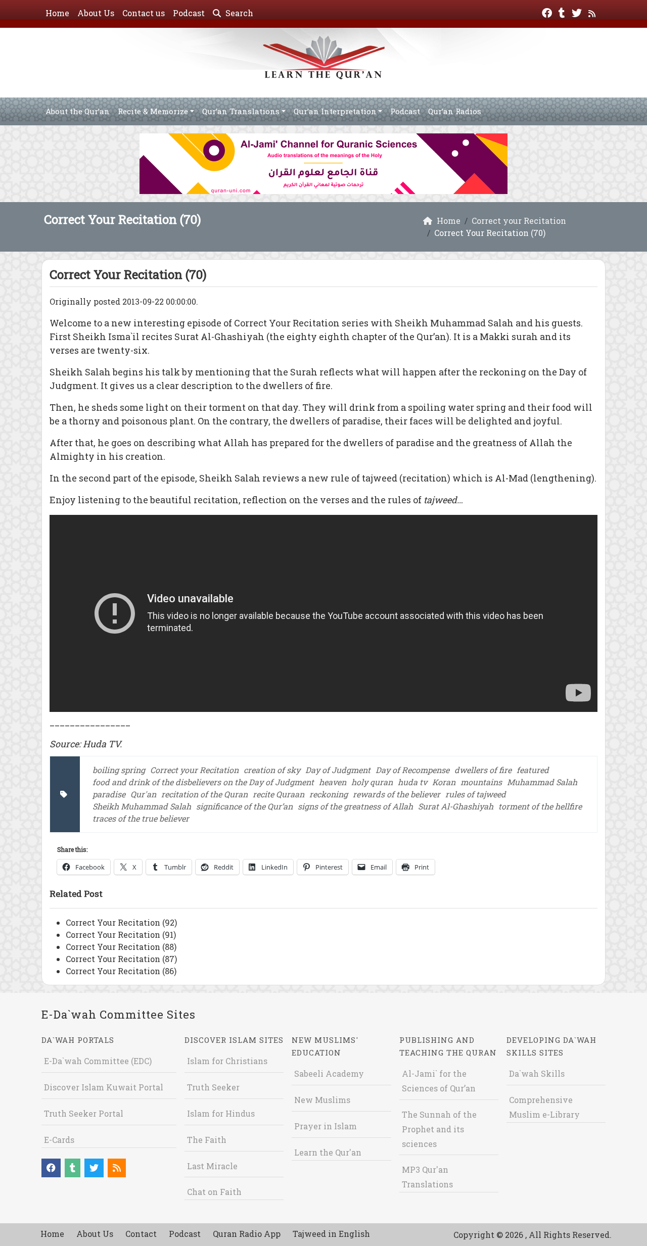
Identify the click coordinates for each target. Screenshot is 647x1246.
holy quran (372, 782)
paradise (109, 794)
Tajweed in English (331, 1233)
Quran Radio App (247, 1233)
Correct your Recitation (194, 769)
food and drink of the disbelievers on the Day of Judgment (203, 782)
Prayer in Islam (325, 1126)
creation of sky (272, 769)
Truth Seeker (213, 1087)
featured (533, 769)
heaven (332, 782)
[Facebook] (548, 12)
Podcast (189, 13)
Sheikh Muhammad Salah (142, 806)
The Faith (206, 1139)
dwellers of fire (483, 769)
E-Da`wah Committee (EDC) (98, 1061)
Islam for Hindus (221, 1113)
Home (57, 13)
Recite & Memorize (153, 111)
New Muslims (322, 1099)
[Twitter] (578, 12)
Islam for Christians (227, 1061)
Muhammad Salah (542, 782)
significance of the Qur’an (244, 806)
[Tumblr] (563, 12)
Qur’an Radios (454, 111)
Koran (443, 782)
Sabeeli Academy (329, 1073)
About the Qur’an (77, 111)
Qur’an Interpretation (335, 111)
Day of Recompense (412, 769)
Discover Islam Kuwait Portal (103, 1087)
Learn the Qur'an (327, 1152)
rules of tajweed (475, 794)
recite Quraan (278, 794)
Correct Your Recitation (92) (121, 922)
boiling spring (119, 769)
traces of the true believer (141, 818)
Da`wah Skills (537, 1073)
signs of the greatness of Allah (355, 806)
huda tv (412, 782)
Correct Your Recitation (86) (121, 971)
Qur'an (143, 794)
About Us (95, 13)
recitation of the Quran (204, 794)
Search (238, 13)
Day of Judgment (338, 769)
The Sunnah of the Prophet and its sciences (439, 1129)
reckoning (328, 794)
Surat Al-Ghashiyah (455, 806)
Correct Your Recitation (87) (121, 958)
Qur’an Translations (241, 111)
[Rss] (593, 12)
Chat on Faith (214, 1191)
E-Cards (59, 1139)
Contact (141, 1233)
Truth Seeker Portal (83, 1113)
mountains (481, 782)
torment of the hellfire (540, 806)
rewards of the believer (396, 794)
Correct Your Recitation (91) (121, 934)
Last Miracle (212, 1166)
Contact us (143, 13)
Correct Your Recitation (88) (121, 946)
